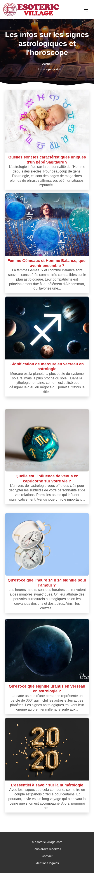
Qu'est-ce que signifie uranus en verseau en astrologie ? (47, 688)
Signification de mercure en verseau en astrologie (47, 366)
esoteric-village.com (48, 842)
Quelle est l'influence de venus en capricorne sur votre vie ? (47, 478)
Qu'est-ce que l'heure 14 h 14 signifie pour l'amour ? (47, 582)
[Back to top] (82, 860)
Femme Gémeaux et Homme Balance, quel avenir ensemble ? (47, 263)
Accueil (47, 64)
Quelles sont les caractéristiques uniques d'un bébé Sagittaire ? (47, 159)
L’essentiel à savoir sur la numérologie (47, 785)
